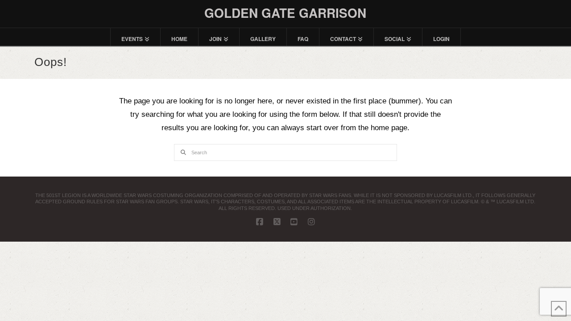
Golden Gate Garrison (285, 13)
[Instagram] (311, 222)
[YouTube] (294, 222)
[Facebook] (259, 222)
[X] (277, 222)
